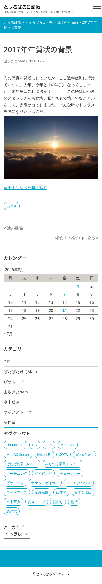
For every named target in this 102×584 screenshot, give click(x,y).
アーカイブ (14, 526)
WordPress (84, 454)
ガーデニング (16, 473)
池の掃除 (15, 228)
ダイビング (43, 473)
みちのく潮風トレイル (62, 463)
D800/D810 (15, 444)
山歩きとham (14, 61)
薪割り (58, 501)
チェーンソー (70, 473)
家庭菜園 (42, 492)
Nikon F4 (44, 454)
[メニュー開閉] (97, 9)
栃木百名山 (83, 492)
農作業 (10, 422)
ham (49, 444)
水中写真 (13, 501)
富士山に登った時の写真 (25, 187)
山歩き (11, 206)
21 (64, 310)
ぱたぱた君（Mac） (21, 371)
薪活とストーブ (17, 412)
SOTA (63, 454)
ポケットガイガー (45, 482)
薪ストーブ (36, 501)
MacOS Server (18, 454)
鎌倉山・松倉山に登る (75, 237)
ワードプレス (16, 492)
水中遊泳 (12, 402)
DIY (7, 361)
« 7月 (8, 334)
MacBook (67, 444)
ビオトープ (14, 381)
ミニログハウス (79, 482)
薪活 (74, 501)
